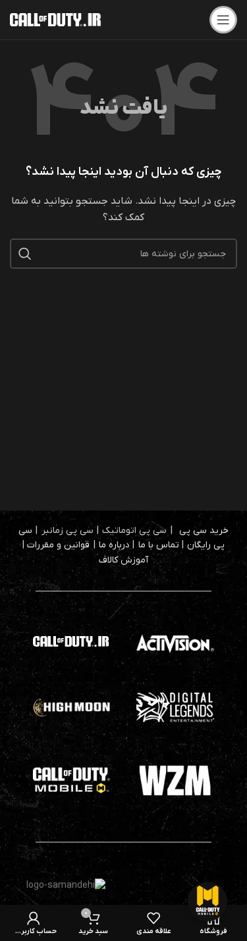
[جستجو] (25, 254)
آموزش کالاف (123, 560)
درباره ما (114, 545)
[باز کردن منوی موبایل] (223, 20)
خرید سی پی (204, 530)
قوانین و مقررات (58, 545)
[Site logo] (56, 19)
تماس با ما (158, 545)
